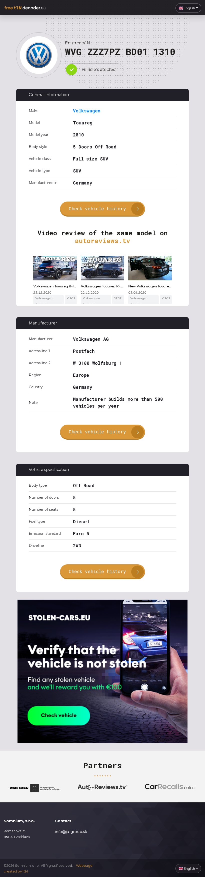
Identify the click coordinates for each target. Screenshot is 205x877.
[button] (188, 8)
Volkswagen (86, 111)
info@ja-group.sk (71, 831)
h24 (25, 871)
